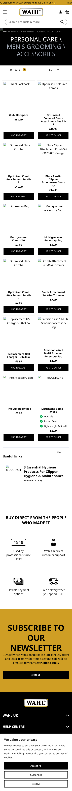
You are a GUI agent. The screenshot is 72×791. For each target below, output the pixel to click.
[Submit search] (62, 21)
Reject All (36, 783)
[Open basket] (67, 12)
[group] (36, 480)
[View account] (60, 11)
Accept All (36, 765)
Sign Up (35, 675)
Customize (36, 774)
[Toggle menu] (5, 11)
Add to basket (18, 135)
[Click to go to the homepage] (31, 12)
